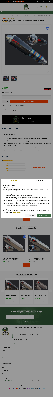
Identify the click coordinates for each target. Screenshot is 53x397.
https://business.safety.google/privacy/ (27, 205)
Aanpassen (30, 215)
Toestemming (13, 180)
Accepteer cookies (44, 215)
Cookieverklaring (16, 212)
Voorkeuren (39, 180)
